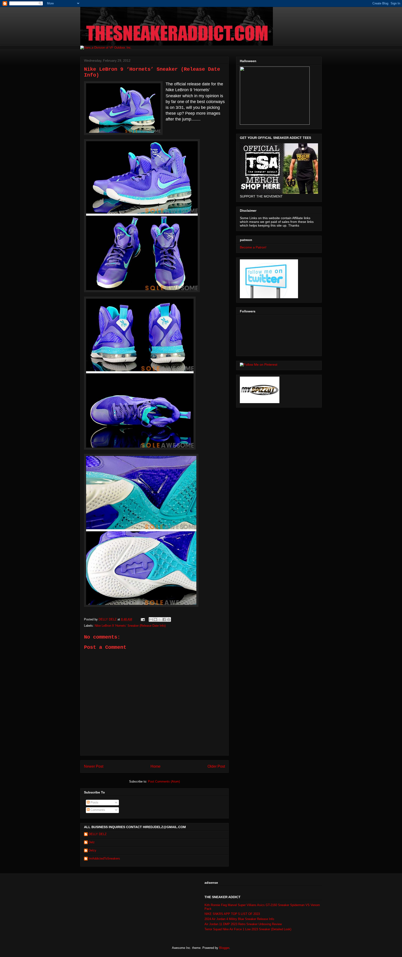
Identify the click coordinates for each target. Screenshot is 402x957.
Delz (92, 842)
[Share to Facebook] (164, 619)
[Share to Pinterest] (168, 619)
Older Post (216, 766)
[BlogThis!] (155, 619)
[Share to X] (159, 619)
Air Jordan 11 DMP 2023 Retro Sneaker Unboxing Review (243, 924)
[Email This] (151, 619)
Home (156, 766)
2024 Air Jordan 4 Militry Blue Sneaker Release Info (239, 919)
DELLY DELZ (98, 834)
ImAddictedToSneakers (104, 858)
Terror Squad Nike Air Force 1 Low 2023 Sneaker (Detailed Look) (247, 929)
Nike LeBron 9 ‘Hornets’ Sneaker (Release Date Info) (130, 625)
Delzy (92, 850)
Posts (94, 802)
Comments (97, 810)
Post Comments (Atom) (164, 781)
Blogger (224, 948)
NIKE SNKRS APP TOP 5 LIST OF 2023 (232, 914)
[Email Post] (142, 619)
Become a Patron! (253, 247)
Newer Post (93, 766)
